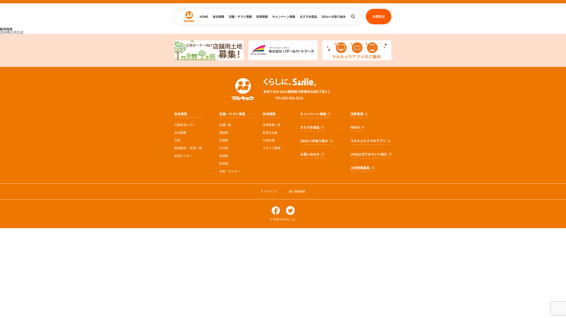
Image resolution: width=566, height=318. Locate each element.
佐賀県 (223, 140)
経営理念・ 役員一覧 (188, 148)
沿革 (177, 140)
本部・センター (229, 171)
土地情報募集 (360, 167)
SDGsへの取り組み (333, 16)
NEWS (355, 127)
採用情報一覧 (272, 124)
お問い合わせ (310, 154)
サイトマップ (269, 191)
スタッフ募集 (272, 148)
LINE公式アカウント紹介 (368, 154)
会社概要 (180, 132)
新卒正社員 (270, 132)
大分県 (223, 148)
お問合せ (379, 16)
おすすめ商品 (308, 16)
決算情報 (356, 113)
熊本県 (223, 163)
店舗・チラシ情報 (240, 16)
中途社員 (269, 140)
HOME (204, 16)
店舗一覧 (225, 124)
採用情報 (262, 16)
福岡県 (223, 132)
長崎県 (223, 155)
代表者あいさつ (184, 124)
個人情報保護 (297, 191)
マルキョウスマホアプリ (368, 140)
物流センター (183, 155)
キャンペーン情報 (283, 16)
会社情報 (218, 16)
